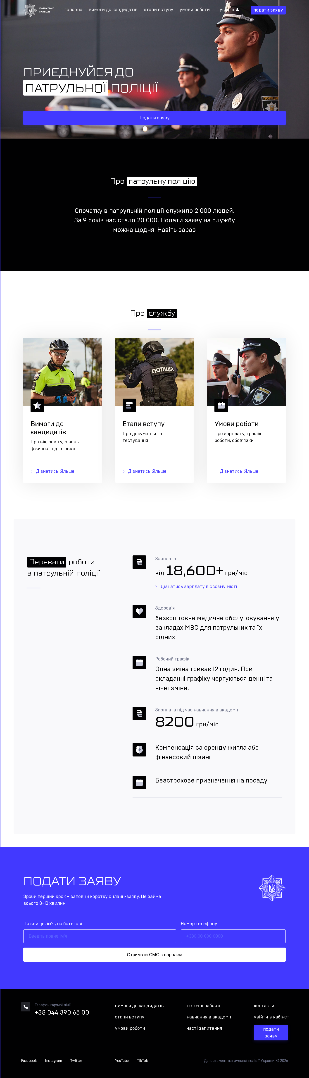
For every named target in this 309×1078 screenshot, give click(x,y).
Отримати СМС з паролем (154, 954)
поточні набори (203, 1006)
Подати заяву (155, 118)
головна (73, 9)
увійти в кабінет (271, 1017)
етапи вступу (158, 9)
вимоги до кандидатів (113, 9)
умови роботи (195, 9)
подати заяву (268, 10)
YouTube (122, 1061)
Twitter (76, 1061)
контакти (264, 1006)
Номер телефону (199, 924)
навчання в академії (209, 1017)
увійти (227, 9)
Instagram (53, 1061)
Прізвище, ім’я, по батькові (52, 924)
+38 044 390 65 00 (62, 1012)
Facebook (29, 1061)
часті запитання (204, 1028)
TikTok (142, 1061)
